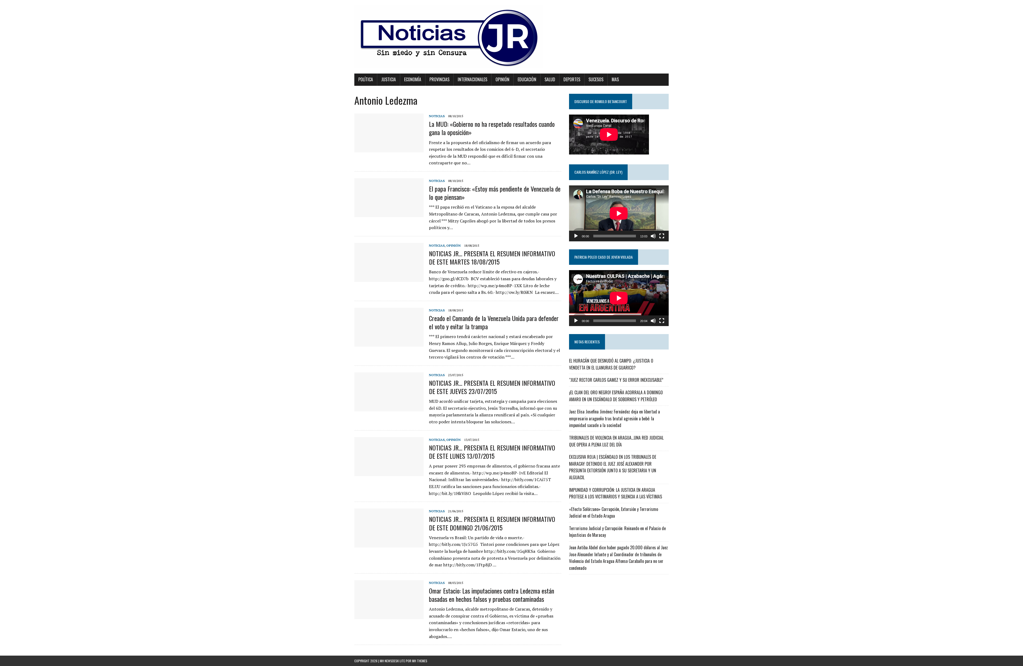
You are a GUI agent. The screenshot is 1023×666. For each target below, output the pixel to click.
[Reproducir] (576, 236)
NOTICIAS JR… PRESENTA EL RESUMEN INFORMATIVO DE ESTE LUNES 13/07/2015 (492, 452)
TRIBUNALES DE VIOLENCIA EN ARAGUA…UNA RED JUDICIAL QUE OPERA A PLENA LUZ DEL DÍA (616, 441)
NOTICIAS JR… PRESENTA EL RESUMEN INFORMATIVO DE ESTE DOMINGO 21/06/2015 (492, 523)
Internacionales (472, 79)
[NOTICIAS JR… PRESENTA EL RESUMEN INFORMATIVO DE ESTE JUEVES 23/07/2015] (389, 408)
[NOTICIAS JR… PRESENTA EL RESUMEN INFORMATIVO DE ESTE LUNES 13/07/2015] (389, 472)
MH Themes (419, 661)
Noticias (437, 116)
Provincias (439, 79)
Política (365, 79)
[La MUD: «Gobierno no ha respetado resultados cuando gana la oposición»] (389, 149)
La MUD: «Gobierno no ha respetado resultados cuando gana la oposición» (492, 128)
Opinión (502, 79)
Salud (550, 79)
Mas (615, 79)
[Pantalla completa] (661, 236)
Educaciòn (527, 79)
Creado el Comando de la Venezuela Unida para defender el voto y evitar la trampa (494, 322)
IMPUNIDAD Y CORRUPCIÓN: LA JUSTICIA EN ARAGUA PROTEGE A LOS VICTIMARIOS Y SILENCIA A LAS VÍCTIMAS (615, 493)
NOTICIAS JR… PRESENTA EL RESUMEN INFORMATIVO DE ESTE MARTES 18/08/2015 (492, 257)
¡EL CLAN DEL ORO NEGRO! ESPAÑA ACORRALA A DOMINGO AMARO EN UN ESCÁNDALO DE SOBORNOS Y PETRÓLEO (616, 396)
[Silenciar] (653, 236)
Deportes (571, 79)
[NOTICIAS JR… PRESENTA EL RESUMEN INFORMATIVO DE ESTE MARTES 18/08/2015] (389, 278)
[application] (619, 213)
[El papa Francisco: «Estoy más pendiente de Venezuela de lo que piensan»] (389, 213)
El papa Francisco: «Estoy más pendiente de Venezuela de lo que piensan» (495, 193)
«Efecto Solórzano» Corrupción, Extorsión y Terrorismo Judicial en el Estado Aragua (613, 512)
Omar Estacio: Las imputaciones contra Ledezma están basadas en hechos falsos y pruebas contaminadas (491, 595)
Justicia (388, 79)
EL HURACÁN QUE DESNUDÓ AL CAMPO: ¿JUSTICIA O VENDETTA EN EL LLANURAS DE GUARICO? (611, 364)
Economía (412, 79)
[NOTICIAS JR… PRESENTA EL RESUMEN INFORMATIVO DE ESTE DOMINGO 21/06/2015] (389, 544)
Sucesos (595, 79)
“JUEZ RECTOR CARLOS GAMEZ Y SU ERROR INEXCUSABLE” (616, 380)
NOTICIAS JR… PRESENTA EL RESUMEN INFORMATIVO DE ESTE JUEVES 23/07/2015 (492, 387)
